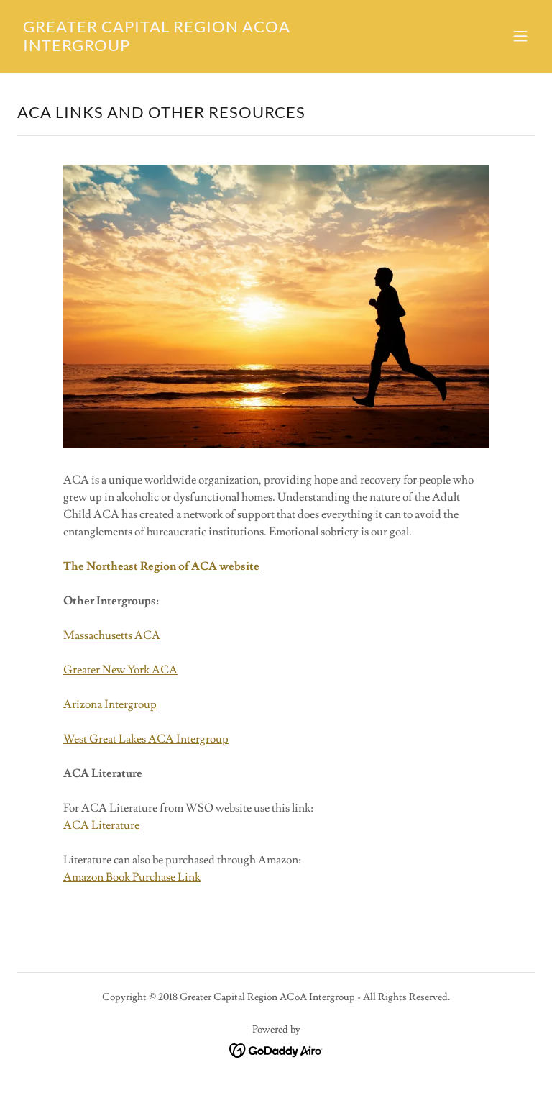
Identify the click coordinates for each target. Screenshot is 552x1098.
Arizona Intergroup (110, 704)
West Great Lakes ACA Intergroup (146, 739)
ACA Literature (101, 825)
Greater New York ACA (120, 670)
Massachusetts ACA (111, 635)
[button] (520, 36)
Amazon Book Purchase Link (132, 877)
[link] (198, 47)
